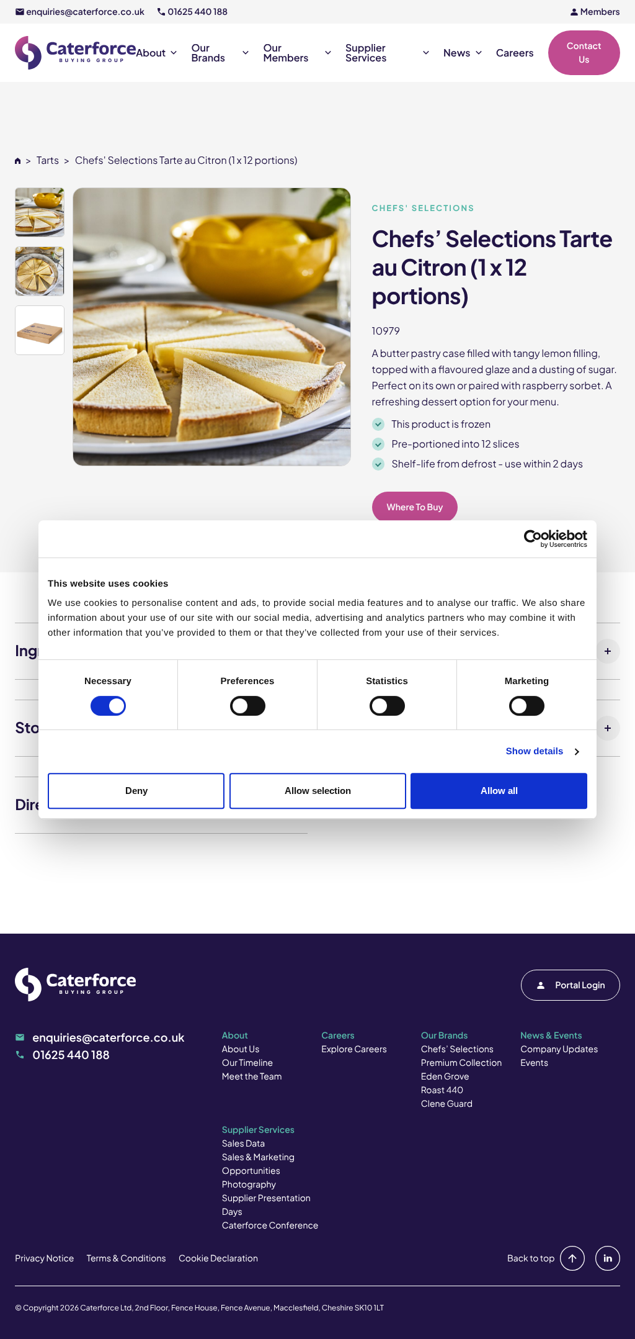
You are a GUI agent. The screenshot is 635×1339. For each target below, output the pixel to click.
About (151, 53)
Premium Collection (461, 1062)
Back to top (531, 1258)
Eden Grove (445, 1076)
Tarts (48, 159)
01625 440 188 (197, 11)
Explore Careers (353, 1049)
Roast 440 (442, 1090)
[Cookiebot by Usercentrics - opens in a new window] (533, 539)
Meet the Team (252, 1076)
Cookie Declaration (218, 1258)
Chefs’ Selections (457, 1049)
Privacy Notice (44, 1258)
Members (600, 11)
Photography (249, 1184)
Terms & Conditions (126, 1258)
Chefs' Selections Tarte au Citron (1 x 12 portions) (186, 159)
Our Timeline (247, 1062)
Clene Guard (447, 1103)
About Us (240, 1049)
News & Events (551, 1035)
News (457, 53)
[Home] (17, 159)
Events (534, 1062)
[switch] (247, 706)
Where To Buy (415, 507)
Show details (535, 751)
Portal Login (580, 985)
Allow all (499, 790)
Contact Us (584, 52)
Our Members (286, 53)
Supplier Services (365, 53)
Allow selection (318, 790)
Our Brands (208, 53)
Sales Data (243, 1143)
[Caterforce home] (75, 53)
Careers (515, 53)
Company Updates (559, 1049)
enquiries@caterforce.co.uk (85, 11)
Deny (136, 790)
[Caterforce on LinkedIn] (605, 1258)
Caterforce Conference (270, 1225)
